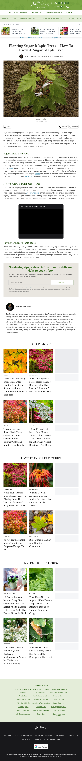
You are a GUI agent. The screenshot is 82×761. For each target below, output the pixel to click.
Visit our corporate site (69, 754)
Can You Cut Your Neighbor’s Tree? (25, 18)
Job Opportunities (23, 710)
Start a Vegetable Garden (59, 714)
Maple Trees (56, 37)
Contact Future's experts (23, 735)
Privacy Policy (60, 735)
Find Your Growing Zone (59, 692)
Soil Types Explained (58, 707)
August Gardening (20, 12)
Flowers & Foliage (54, 12)
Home (22, 37)
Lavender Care (41, 707)
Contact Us (23, 696)
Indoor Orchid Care (41, 699)
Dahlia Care (41, 714)
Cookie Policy (72, 735)
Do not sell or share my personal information (41, 739)
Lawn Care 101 (58, 703)
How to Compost (59, 710)
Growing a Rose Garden (41, 703)
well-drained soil (32, 193)
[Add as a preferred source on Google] (41, 746)
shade (11, 168)
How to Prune (59, 699)
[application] (41, 221)
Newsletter (75, 126)
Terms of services (30, 288)
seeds (37, 174)
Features (60, 56)
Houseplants (37, 12)
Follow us (64, 126)
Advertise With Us (23, 703)
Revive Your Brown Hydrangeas (52, 18)
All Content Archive (23, 714)
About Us (23, 692)
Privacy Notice (62, 288)
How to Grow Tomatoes (41, 696)
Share (8, 126)
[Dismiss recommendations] (79, 24)
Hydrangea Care (41, 692)
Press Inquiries (23, 707)
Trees (47, 37)
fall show (28, 176)
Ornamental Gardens (34, 37)
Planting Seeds (58, 696)
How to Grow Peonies (41, 710)
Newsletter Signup (23, 699)
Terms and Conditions (43, 735)
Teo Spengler (31, 56)
